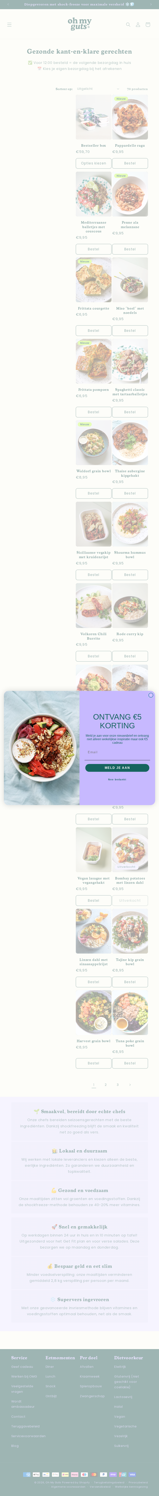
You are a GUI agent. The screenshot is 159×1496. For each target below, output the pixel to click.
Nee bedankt (117, 779)
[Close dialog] (151, 695)
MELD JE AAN (117, 767)
